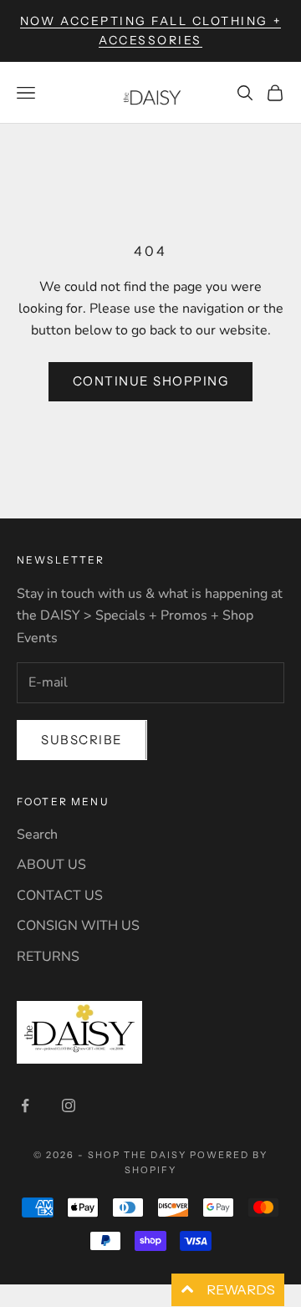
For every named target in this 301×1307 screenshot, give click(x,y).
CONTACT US (60, 895)
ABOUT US (51, 864)
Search (37, 834)
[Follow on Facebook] (25, 1105)
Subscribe (82, 740)
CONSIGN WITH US (78, 925)
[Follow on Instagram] (68, 1105)
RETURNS (48, 956)
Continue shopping (151, 381)
